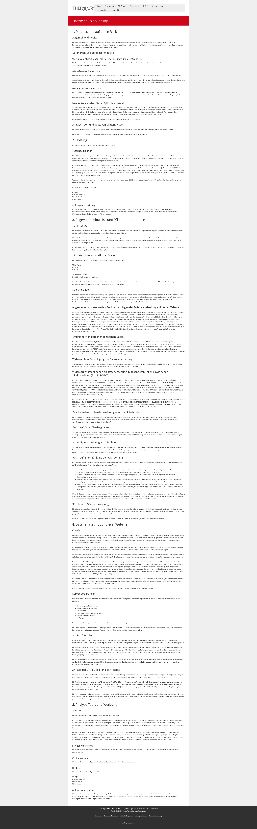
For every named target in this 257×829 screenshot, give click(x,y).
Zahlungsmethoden (141, 816)
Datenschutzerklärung (111, 816)
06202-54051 (118, 811)
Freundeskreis (102, 10)
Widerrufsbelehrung (155, 816)
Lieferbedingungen (126, 816)
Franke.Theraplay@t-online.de (136, 811)
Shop (154, 6)
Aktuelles (164, 6)
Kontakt (115, 10)
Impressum (98, 816)
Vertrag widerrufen (128, 823)
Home (98, 6)
